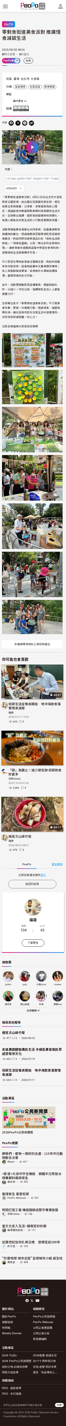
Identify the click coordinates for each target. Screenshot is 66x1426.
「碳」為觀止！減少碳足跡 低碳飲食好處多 (34, 772)
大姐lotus (41, 984)
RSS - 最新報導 (11, 1388)
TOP (59, 1404)
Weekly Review (11, 1333)
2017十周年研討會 (44, 1361)
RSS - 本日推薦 (11, 1393)
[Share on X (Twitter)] (17, 123)
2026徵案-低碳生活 (45, 1355)
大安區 (35, 79)
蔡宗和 (11, 1181)
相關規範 (7, 1322)
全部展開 (32, 1010)
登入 (43, 875)
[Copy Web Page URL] (31, 123)
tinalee (57, 984)
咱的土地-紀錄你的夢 (15, 1367)
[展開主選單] (5, 6)
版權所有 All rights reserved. (21, 108)
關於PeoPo (9, 1316)
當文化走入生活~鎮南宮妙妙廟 (24, 1225)
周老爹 (11, 1262)
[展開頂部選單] (60, 6)
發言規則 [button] (57, 864)
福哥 (11, 712)
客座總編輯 (40, 1339)
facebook (27, 1300)
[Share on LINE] (24, 123)
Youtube (38, 1300)
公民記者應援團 (42, 1327)
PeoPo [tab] (26, 864)
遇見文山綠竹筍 (19, 836)
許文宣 (11, 1246)
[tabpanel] (32, 875)
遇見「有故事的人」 (45, 1372)
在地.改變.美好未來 (45, 1367)
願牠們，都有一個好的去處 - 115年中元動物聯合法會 (32, 1155)
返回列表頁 (32, 884)
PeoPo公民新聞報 (44, 1316)
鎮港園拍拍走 (15, 1230)
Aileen (11, 1161)
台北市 (25, 79)
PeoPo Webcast (16, 1197)
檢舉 (28, 60)
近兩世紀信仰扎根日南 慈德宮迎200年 (31, 1242)
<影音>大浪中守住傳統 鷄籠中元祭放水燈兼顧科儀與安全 (31, 1175)
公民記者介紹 (41, 1333)
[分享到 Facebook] (11, 123)
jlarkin (8, 984)
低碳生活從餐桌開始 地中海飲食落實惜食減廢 (34, 705)
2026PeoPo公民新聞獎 (17, 1132)
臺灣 (16, 79)
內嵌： (9, 169)
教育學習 (49, 86)
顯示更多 (18, 101)
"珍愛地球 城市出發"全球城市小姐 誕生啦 (32, 1258)
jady (25, 984)
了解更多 (32, 943)
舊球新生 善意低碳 (15, 1193)
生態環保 (20, 86)
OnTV (8, 24)
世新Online (14, 778)
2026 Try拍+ (9, 1355)
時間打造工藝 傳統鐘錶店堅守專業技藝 (30, 1209)
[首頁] (33, 6)
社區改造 (35, 86)
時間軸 (6, 1327)
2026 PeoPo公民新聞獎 (16, 1361)
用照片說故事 (10, 1372)
